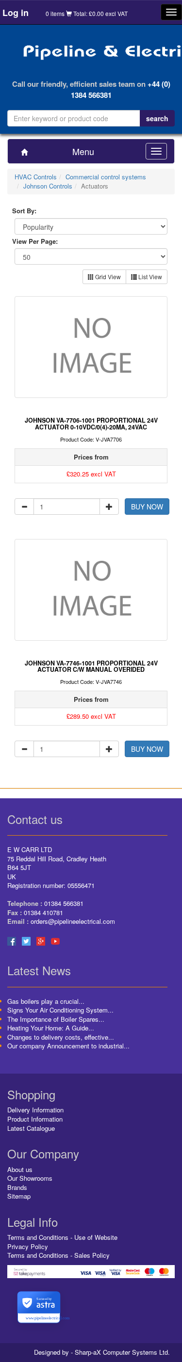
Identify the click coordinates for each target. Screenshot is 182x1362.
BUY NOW (147, 506)
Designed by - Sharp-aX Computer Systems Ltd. (102, 1352)
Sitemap (19, 1196)
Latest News (39, 970)
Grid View (107, 276)
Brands (17, 1187)
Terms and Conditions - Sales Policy (58, 1255)
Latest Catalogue (31, 1128)
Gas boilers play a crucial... (45, 1001)
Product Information (35, 1119)
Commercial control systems (106, 176)
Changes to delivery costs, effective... (60, 1037)
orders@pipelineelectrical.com (73, 921)
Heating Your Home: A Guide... (50, 1027)
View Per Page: (35, 241)
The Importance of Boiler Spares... (55, 1019)
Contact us (35, 818)
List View (149, 276)
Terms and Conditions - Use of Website (62, 1237)
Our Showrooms (29, 1178)
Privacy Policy (27, 1246)
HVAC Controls (36, 176)
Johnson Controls (47, 185)
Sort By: (24, 210)
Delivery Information (35, 1109)
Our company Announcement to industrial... (68, 1045)
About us (20, 1169)
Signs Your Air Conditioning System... (60, 1009)
